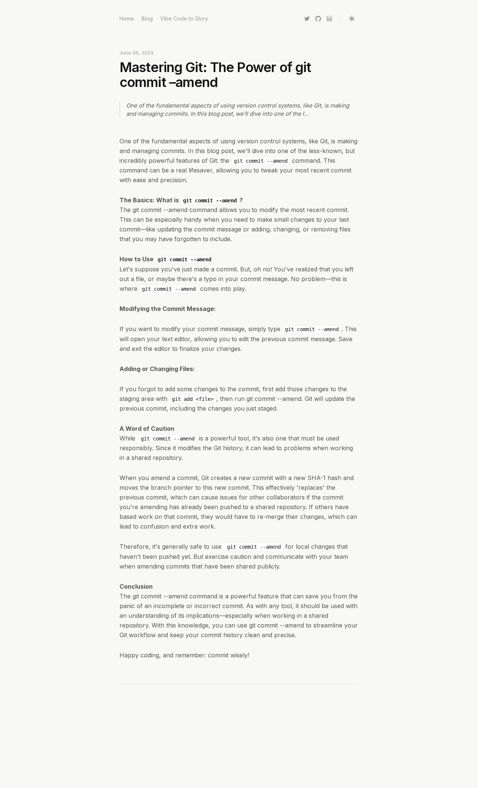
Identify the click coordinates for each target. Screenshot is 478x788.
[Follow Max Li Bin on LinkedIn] (329, 18)
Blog (147, 18)
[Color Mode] (351, 18)
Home (127, 18)
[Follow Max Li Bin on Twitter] (307, 18)
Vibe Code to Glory (184, 18)
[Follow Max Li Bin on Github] (318, 18)
